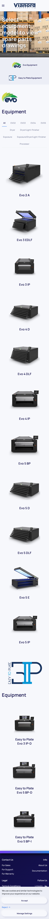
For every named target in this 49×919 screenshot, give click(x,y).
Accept (24, 900)
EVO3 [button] (23, 123)
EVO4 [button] (33, 123)
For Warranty (8, 873)
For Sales (6, 865)
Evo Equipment (30, 65)
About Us (42, 865)
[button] (3, 5)
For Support (7, 869)
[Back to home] (24, 5)
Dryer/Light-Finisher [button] (29, 130)
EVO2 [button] (13, 123)
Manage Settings (24, 913)
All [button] (4, 123)
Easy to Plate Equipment (30, 78)
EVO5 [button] (43, 123)
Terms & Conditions (11, 886)
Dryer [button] (12, 130)
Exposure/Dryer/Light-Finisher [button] (31, 137)
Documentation (39, 870)
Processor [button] (24, 144)
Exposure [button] (7, 137)
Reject (5, 907)
